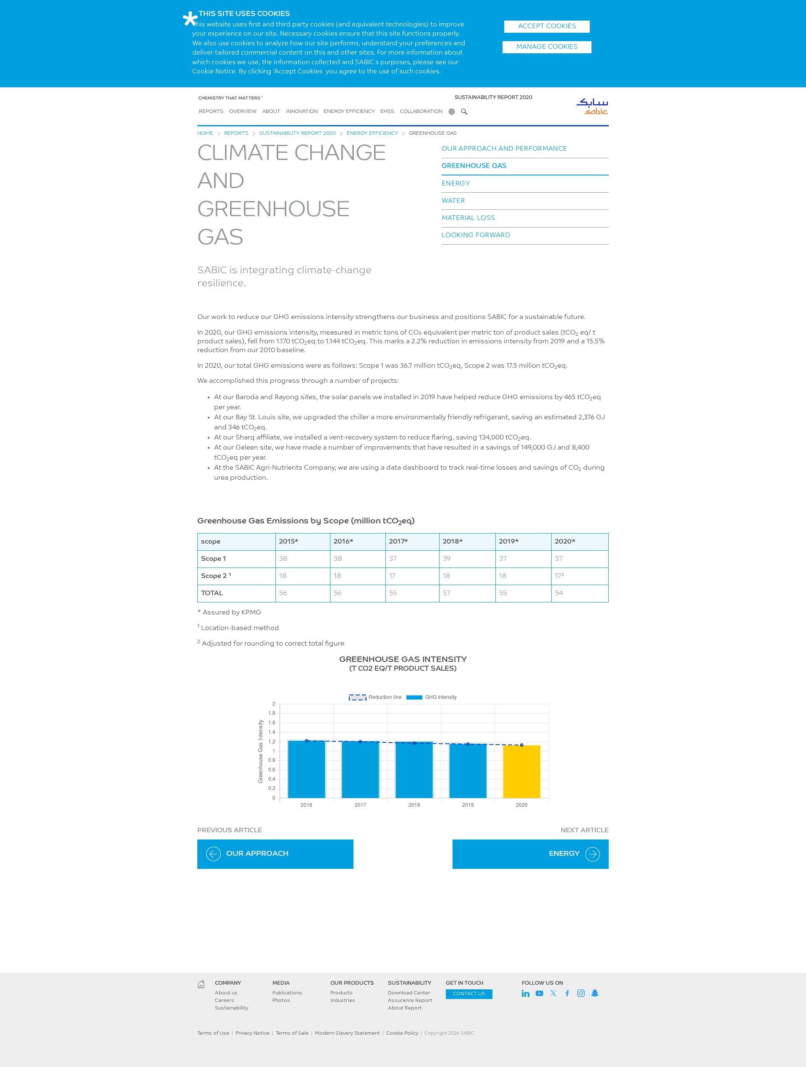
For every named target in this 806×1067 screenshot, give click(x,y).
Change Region (451, 112)
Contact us (469, 993)
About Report (405, 1008)
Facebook (567, 993)
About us (226, 993)
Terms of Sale (292, 1033)
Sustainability (231, 1008)
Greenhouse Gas (474, 166)
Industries (342, 1000)
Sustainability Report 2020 (297, 133)
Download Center (409, 993)
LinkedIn (525, 993)
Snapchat (595, 993)
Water (453, 201)
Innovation (302, 111)
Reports (211, 111)
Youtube (539, 993)
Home (205, 133)
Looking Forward (476, 235)
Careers (224, 1000)
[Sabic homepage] (201, 984)
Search (464, 112)
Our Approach (257, 854)
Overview (242, 111)
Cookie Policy (402, 1033)
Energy (456, 183)
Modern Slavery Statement (347, 1033)
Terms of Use (213, 1033)
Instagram (581, 993)
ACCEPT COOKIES (547, 26)
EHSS (387, 111)
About (271, 111)
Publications (287, 993)
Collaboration (421, 111)
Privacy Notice (253, 1033)
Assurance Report (410, 1000)
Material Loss (468, 218)
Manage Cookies (547, 47)
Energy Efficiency (349, 111)
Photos (281, 1000)
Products (341, 993)
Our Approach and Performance (505, 149)
